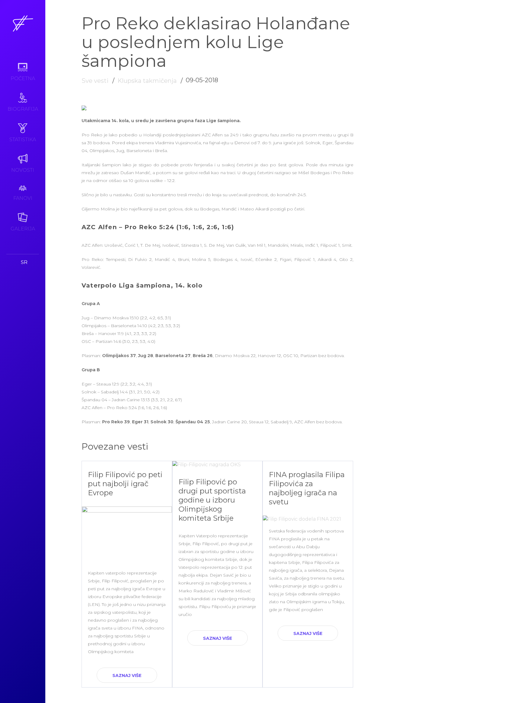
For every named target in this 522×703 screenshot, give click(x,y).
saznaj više (126, 675)
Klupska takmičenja (147, 80)
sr (24, 262)
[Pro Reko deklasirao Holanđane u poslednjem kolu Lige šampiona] (84, 109)
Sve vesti (95, 80)
